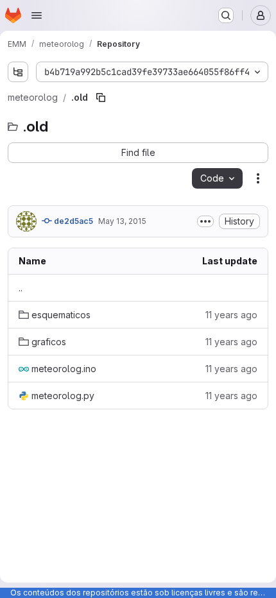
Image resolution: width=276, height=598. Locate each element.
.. (20, 287)
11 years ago (231, 314)
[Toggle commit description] (205, 221)
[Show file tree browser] (18, 72)
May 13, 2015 (122, 221)
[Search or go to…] (226, 15)
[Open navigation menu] (36, 15)
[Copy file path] (101, 97)
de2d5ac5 (72, 221)
